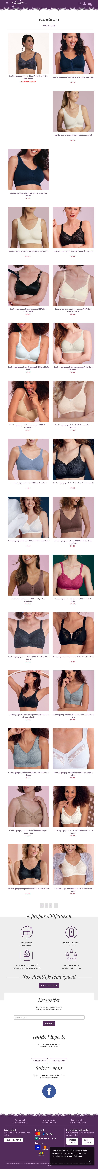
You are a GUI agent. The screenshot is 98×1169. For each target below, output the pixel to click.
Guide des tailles (39, 1061)
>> (56, 905)
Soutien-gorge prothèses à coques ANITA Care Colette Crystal (73, 310)
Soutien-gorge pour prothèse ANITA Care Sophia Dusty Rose (28, 832)
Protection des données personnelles (38, 1163)
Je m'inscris (49, 1024)
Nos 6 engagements (20, 1122)
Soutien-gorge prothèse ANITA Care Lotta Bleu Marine (28, 194)
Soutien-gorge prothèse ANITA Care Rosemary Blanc (28, 541)
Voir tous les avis (48, 986)
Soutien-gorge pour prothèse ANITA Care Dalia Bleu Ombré (28, 658)
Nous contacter (13, 1140)
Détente (49, 1166)
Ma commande (20, 1120)
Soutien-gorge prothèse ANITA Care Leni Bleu (28, 483)
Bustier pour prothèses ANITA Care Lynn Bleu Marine (73, 77)
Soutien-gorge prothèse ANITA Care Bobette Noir (73, 251)
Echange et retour (77, 1120)
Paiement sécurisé (49, 1122)
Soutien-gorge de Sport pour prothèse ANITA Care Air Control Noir (28, 716)
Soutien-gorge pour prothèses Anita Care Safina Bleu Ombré (28, 77)
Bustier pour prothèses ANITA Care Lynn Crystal (73, 135)
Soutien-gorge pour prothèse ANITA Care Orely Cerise (73, 600)
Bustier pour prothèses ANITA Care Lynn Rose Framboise (28, 600)
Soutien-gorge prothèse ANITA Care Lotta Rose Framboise (73, 542)
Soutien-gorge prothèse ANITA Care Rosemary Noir (73, 483)
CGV (25, 1163)
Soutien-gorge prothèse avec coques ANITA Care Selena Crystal (73, 368)
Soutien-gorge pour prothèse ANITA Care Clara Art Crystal (73, 832)
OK (90, 1161)
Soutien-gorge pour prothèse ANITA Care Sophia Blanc (73, 774)
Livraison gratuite (49, 1120)
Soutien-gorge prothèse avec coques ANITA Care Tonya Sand (28, 426)
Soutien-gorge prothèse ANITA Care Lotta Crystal (28, 251)
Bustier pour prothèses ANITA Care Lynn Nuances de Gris (73, 716)
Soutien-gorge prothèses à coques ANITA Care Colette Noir (28, 310)
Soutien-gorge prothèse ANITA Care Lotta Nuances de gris (28, 774)
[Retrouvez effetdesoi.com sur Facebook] (49, 1091)
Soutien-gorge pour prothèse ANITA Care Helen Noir (73, 657)
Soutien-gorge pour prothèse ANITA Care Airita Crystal (73, 890)
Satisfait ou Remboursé (77, 1122)
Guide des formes (58, 1061)
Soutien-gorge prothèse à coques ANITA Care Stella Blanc (28, 368)
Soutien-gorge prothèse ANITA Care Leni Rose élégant (73, 426)
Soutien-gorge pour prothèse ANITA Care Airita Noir (28, 889)
